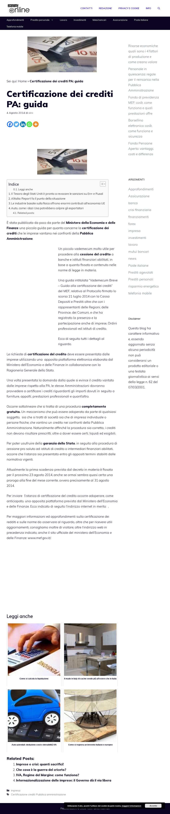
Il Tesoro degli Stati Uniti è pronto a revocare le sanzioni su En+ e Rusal (57, 193)
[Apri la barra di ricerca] (158, 8)
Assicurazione (120, 20)
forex (132, 224)
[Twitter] (16, 124)
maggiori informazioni (131, 806)
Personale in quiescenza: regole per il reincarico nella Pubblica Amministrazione (143, 79)
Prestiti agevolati (140, 272)
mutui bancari (138, 252)
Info (148, 8)
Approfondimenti (15, 20)
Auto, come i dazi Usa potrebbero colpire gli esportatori (47, 208)
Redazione (105, 8)
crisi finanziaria (139, 210)
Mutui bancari (99, 20)
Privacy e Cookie (129, 8)
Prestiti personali (140, 279)
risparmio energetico (143, 286)
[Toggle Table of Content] (101, 184)
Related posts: (26, 212)
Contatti (86, 8)
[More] (36, 124)
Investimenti (80, 20)
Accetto (153, 805)
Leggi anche (25, 189)
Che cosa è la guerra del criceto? (41, 770)
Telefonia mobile (15, 26)
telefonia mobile (140, 293)
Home (22, 81)
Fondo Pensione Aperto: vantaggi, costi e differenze (141, 148)
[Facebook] (10, 124)
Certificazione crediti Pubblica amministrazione (38, 794)
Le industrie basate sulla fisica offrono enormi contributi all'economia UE (58, 203)
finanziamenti (138, 217)
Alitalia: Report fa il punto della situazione (38, 198)
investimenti (137, 238)
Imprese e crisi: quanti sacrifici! (40, 764)
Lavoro (63, 20)
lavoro (133, 245)
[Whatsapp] (29, 124)
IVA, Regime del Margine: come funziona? (47, 775)
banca (133, 203)
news (132, 258)
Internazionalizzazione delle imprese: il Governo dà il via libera (63, 780)
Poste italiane (141, 20)
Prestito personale (40, 20)
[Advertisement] (62, 137)
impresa (15, 790)
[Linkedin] (23, 124)
